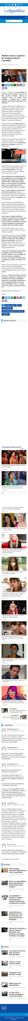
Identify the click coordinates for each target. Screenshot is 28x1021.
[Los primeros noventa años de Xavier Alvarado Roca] (5, 952)
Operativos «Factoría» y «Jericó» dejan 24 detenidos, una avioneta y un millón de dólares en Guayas (17, 932)
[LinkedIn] (12, 4)
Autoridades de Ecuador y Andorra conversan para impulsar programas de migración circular (17, 899)
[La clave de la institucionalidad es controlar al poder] (5, 993)
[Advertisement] (14, 38)
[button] (26, 17)
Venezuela (6, 314)
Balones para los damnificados (15, 984)
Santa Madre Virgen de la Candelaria (13, 311)
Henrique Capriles (11, 305)
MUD (19, 305)
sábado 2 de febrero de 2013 (10, 64)
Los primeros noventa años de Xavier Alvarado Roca (17, 952)
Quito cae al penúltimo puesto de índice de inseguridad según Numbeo (17, 884)
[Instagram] (18, 4)
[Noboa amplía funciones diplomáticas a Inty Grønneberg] (5, 870)
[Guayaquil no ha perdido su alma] (5, 974)
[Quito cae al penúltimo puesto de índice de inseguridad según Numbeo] (5, 882)
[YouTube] (15, 4)
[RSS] (21, 4)
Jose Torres (10, 844)
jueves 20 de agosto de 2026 (17, 987)
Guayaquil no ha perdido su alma (15, 973)
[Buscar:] (14, 21)
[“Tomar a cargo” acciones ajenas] (5, 963)
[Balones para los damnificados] (5, 984)
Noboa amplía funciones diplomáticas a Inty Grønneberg (17, 870)
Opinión (6, 947)
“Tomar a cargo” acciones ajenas (15, 962)
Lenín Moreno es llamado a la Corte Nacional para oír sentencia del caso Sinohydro (15, 915)
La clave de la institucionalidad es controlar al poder (16, 994)
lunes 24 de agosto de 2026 (17, 956)
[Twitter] (9, 4)
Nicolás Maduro (7, 308)
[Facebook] (6, 4)
